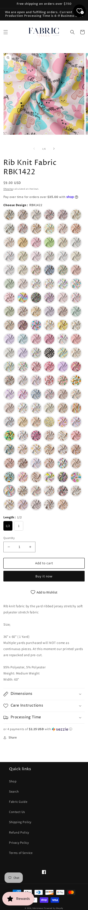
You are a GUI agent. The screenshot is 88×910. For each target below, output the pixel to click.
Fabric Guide (18, 802)
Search (14, 791)
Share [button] (13, 737)
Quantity (9, 538)
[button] (6, 32)
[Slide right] (54, 149)
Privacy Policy (19, 843)
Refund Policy (19, 832)
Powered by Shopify (53, 908)
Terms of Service (21, 853)
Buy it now (44, 576)
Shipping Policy (20, 822)
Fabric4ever (38, 908)
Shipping (8, 188)
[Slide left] (34, 149)
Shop (12, 781)
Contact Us (17, 812)
